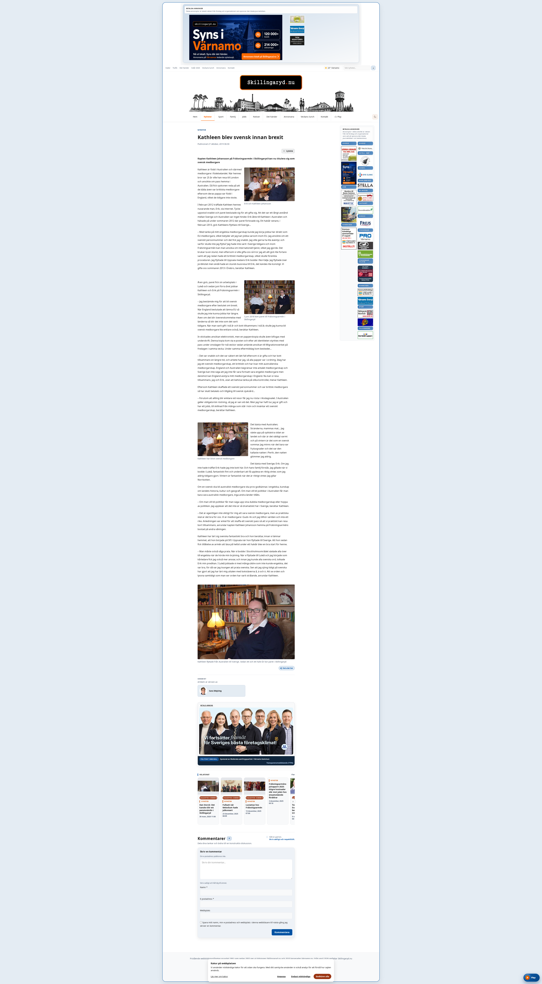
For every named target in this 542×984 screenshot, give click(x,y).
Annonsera (221, 68)
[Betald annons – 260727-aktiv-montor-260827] (349, 214)
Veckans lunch (208, 68)
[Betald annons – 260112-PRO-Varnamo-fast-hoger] (365, 237)
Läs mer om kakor (219, 976)
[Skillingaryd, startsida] (271, 82)
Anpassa (281, 976)
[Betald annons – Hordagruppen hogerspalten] (365, 335)
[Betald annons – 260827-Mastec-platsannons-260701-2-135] (349, 198)
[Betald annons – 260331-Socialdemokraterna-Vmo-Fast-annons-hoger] (365, 273)
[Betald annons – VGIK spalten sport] (365, 322)
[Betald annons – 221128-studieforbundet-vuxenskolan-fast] (365, 254)
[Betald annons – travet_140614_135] (365, 245)
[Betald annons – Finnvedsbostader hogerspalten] (365, 210)
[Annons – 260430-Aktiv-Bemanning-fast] (297, 19)
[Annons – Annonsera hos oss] (349, 173)
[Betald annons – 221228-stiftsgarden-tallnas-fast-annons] (365, 161)
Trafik (175, 68)
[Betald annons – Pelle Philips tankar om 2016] (297, 29)
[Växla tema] (375, 117)
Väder (167, 68)
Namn (203, 887)
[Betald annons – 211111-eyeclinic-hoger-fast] (365, 174)
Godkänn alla (322, 976)
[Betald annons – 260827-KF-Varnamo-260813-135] (349, 238)
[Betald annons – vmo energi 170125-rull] (365, 301)
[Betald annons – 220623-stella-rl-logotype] (365, 186)
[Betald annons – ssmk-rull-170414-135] (365, 314)
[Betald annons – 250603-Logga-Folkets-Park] (365, 148)
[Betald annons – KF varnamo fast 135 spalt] (365, 292)
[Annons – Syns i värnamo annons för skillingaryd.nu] (236, 37)
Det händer (184, 68)
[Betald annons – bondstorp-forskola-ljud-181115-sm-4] (297, 40)
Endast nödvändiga (300, 976)
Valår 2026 (195, 68)
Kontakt (231, 68)
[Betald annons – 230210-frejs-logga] (365, 223)
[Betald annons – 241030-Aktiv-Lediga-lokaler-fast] (349, 153)
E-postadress (207, 899)
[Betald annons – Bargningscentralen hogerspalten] (365, 197)
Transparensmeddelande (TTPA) (279, 763)
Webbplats (205, 910)
